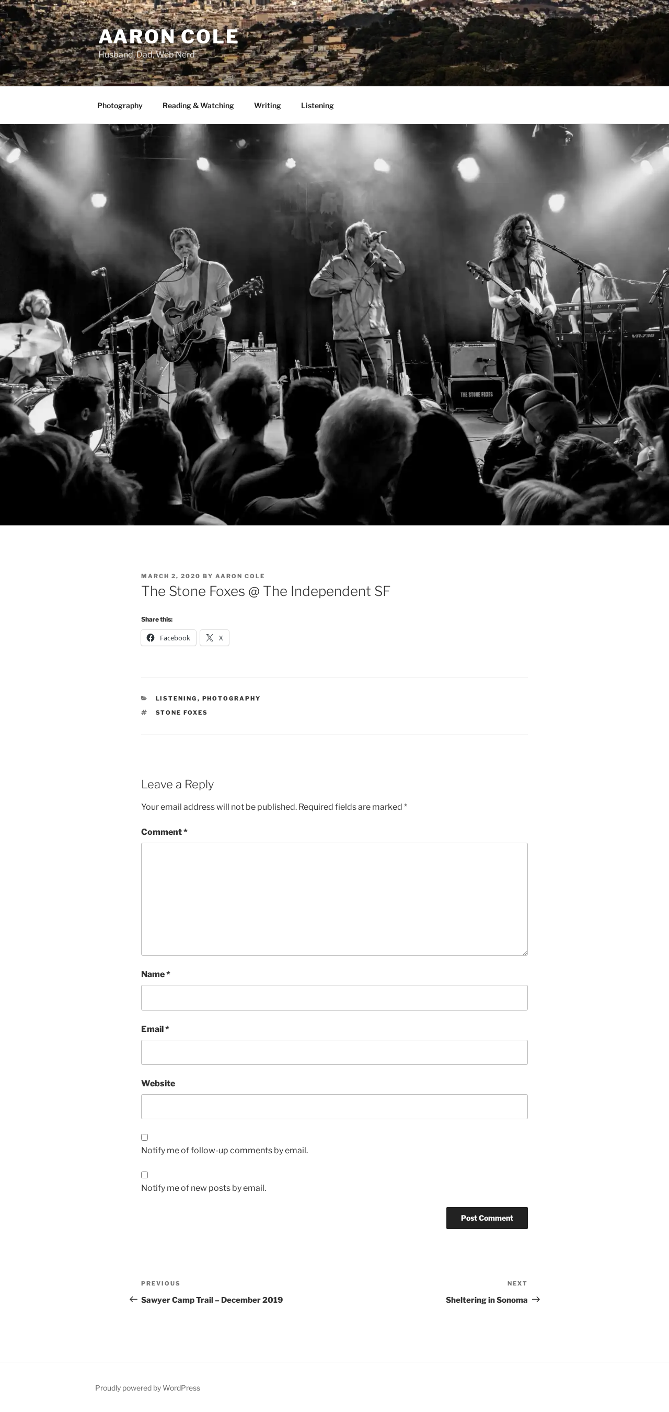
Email (155, 1029)
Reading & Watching (198, 105)
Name (155, 974)
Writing (267, 105)
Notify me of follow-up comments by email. (224, 1150)
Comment (164, 832)
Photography (120, 105)
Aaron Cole (169, 36)
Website (158, 1083)
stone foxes (182, 712)
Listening (317, 105)
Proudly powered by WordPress (147, 1387)
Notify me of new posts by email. (203, 1188)
